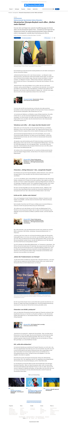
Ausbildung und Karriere (54, 410)
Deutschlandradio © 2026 (34, 421)
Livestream (22, 408)
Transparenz (52, 411)
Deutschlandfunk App (24, 411)
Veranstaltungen (43, 410)
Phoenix (32, 418)
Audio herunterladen (27, 37)
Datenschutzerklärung (31, 416)
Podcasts (21, 410)
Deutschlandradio (25, 1)
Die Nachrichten (12, 410)
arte (36, 418)
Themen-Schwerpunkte (13, 414)
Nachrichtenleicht (12, 411)
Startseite (10, 12)
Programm (11, 408)
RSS (41, 413)
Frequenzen (22, 414)
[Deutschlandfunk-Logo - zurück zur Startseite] (34, 5)
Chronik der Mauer (41, 418)
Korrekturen (52, 413)
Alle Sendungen (12, 409)
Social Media (32, 409)
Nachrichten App (23, 413)
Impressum (47, 416)
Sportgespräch (15, 12)
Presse (51, 409)
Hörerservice (32, 408)
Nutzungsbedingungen (40, 416)
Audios (21, 409)
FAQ (41, 408)
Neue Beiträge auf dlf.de (13, 413)
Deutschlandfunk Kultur (33, 1)
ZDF (29, 418)
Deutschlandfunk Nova (42, 1)
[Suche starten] (53, 9)
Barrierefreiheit (53, 414)
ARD (27, 418)
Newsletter (42, 409)
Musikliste (42, 411)
